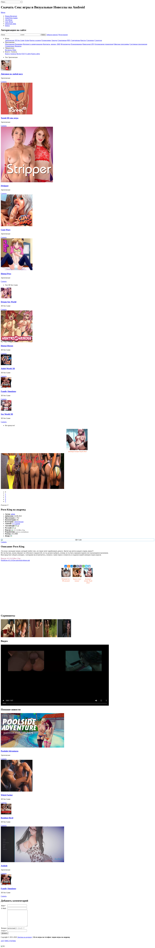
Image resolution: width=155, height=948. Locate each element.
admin (13, 514)
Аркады (54, 40)
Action (27, 40)
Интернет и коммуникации (33, 44)
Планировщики (76, 44)
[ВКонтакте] (65, 566)
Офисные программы (121, 44)
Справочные (9, 46)
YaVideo (13, 941)
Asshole (4, 866)
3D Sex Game (19, 40)
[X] (74, 566)
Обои (14, 50)
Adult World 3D (8, 368)
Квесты (83, 40)
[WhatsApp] (83, 566)
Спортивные (62, 40)
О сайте (28, 54)
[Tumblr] (77, 566)
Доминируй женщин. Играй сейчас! (77, 451)
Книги (7, 54)
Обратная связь (10, 24)
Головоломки (46, 40)
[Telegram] (89, 566)
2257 (2, 941)
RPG (69, 40)
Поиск (7, 25)
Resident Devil (7, 818)
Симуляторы (75, 40)
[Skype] (86, 566)
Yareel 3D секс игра (9, 118)
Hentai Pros (6, 274)
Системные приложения (138, 44)
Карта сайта (35, 54)
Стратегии (98, 40)
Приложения (9, 44)
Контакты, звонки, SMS (51, 44)
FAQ (23, 54)
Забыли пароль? (52, 35)
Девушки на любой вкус (12, 74)
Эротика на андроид (24, 937)
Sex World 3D (7, 414)
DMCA (7, 941)
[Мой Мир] (71, 566)
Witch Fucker (7, 795)
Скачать (4, 82)
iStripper (5, 186)
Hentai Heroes (7, 346)
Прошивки (19, 44)
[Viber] (80, 566)
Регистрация (63, 35)
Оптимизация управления (103, 44)
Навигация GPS (88, 44)
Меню (3, 12)
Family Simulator (8, 391)
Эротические (9, 40)
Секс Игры (9, 22)
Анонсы (13, 54)
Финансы (18, 46)
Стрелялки (90, 40)
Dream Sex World (8, 302)
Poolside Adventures (9, 751)
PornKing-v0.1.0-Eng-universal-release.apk (15, 560)
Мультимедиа (65, 44)
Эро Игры (8, 20)
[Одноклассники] (68, 566)
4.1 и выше (16, 523)
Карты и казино (35, 40)
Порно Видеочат (11, 16)
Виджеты (8, 50)
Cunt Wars (5, 230)
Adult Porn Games (11, 18)
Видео (19, 54)
